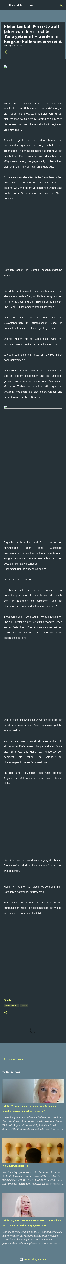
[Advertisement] (33, 234)
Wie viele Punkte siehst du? (16, 1165)
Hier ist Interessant (22, 5)
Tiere (24, 1005)
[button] (6, 52)
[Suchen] (61, 5)
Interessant (11, 1005)
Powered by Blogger (35, 1259)
